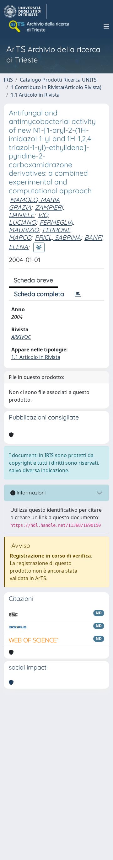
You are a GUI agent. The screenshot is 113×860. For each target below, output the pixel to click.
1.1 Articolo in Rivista (35, 94)
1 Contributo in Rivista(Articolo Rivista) (56, 87)
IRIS (8, 79)
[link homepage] (25, 11)
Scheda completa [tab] (39, 294)
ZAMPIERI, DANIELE (36, 211)
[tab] (77, 294)
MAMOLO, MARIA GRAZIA (34, 203)
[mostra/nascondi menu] (106, 26)
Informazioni (30, 492)
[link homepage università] (39, 26)
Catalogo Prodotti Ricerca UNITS (58, 79)
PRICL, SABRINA (58, 237)
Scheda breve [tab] (33, 280)
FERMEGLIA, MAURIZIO (41, 226)
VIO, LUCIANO (29, 218)
